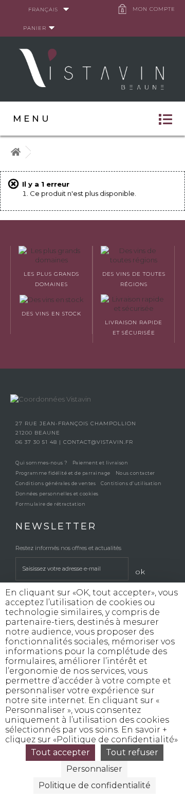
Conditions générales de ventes (55, 483)
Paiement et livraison (100, 462)
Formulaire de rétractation (50, 504)
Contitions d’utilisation (131, 483)
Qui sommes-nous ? (41, 462)
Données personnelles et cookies (57, 493)
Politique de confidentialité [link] (95, 785)
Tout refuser (132, 752)
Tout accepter (60, 752)
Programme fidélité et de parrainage (62, 473)
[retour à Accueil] (15, 152)
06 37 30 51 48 (37, 442)
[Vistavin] (92, 68)
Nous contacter (135, 473)
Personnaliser (94, 769)
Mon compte (154, 9)
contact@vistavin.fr (98, 442)
